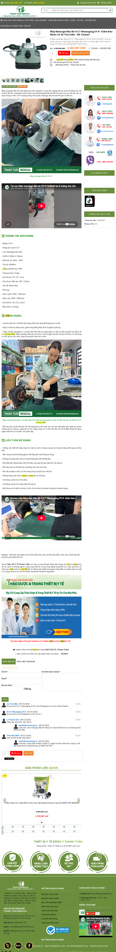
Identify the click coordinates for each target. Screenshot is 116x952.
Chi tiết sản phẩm (9, 86)
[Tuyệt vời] (15, 667)
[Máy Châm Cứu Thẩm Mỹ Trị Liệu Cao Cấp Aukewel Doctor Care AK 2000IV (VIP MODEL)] (42, 787)
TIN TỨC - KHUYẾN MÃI (86, 20)
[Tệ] (6, 667)
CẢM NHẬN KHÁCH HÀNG (58, 20)
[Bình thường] (9, 667)
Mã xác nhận (7, 685)
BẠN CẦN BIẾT (41, 20)
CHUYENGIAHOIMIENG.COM (77, 946)
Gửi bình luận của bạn (51, 672)
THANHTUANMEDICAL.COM (54, 946)
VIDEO (73, 20)
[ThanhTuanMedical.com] (19, 11)
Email (4, 678)
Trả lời (78, 704)
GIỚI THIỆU (29, 20)
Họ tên (5, 672)
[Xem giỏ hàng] (98, 3)
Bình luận (23, 86)
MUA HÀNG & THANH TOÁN (12, 26)
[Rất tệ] (3, 667)
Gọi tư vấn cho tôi (81, 53)
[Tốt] (12, 667)
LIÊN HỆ (27, 26)
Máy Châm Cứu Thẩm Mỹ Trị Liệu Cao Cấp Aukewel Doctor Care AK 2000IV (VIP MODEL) (42, 803)
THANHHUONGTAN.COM (98, 946)
